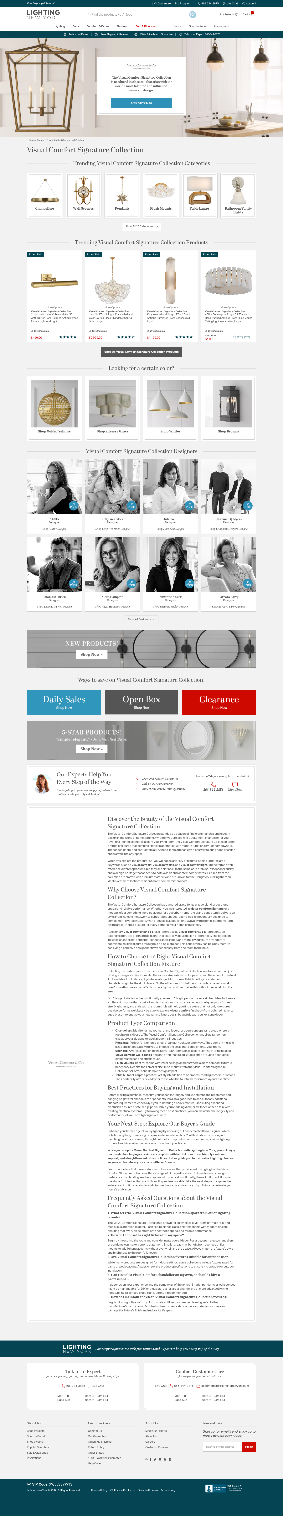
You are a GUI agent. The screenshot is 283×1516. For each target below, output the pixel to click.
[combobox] (141, 14)
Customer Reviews (156, 1447)
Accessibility (168, 1490)
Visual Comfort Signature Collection (65, 140)
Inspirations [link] (221, 26)
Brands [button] (177, 26)
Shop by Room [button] (198, 26)
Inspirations (34, 1458)
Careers (150, 1441)
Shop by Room (35, 1431)
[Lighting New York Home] (43, 14)
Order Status (96, 1452)
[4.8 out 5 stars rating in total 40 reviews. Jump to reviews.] (68, 337)
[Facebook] (150, 1459)
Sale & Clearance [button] (146, 26)
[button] (249, 3)
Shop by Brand (36, 1436)
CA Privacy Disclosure (122, 1490)
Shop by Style (35, 1441)
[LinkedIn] (169, 1459)
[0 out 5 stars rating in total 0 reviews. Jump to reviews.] (242, 337)
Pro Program (182, 3)
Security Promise (148, 1490)
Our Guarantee (97, 1436)
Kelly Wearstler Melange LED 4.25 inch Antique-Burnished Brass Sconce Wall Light (168, 318)
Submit (249, 1446)
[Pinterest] (146, 1459)
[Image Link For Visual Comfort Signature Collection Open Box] (141, 701)
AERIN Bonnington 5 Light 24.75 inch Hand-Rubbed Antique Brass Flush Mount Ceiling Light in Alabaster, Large (228, 318)
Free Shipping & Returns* (41, 3)
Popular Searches (38, 1447)
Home (32, 140)
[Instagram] (160, 1459)
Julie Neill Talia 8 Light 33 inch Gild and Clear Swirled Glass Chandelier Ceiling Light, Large (111, 318)
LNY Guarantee (161, 3)
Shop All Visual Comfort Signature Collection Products (141, 351)
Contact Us (95, 1431)
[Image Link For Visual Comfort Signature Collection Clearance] (219, 702)
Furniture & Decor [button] (98, 26)
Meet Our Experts (156, 1431)
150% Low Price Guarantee (104, 1458)
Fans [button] (76, 26)
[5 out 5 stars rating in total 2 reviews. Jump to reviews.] (184, 337)
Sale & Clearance (37, 1452)
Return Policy (96, 1447)
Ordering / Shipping (99, 1441)
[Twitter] (154, 1459)
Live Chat (232, 3)
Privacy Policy (99, 1490)
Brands (40, 140)
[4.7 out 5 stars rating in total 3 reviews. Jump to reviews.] (126, 337)
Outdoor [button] (122, 26)
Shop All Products (141, 103)
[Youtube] (165, 1459)
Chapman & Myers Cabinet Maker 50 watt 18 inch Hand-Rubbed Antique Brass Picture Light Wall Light (54, 318)
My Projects (227, 14)
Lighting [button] (59, 26)
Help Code (94, 1463)
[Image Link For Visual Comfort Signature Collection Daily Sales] (64, 702)
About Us (151, 1436)
